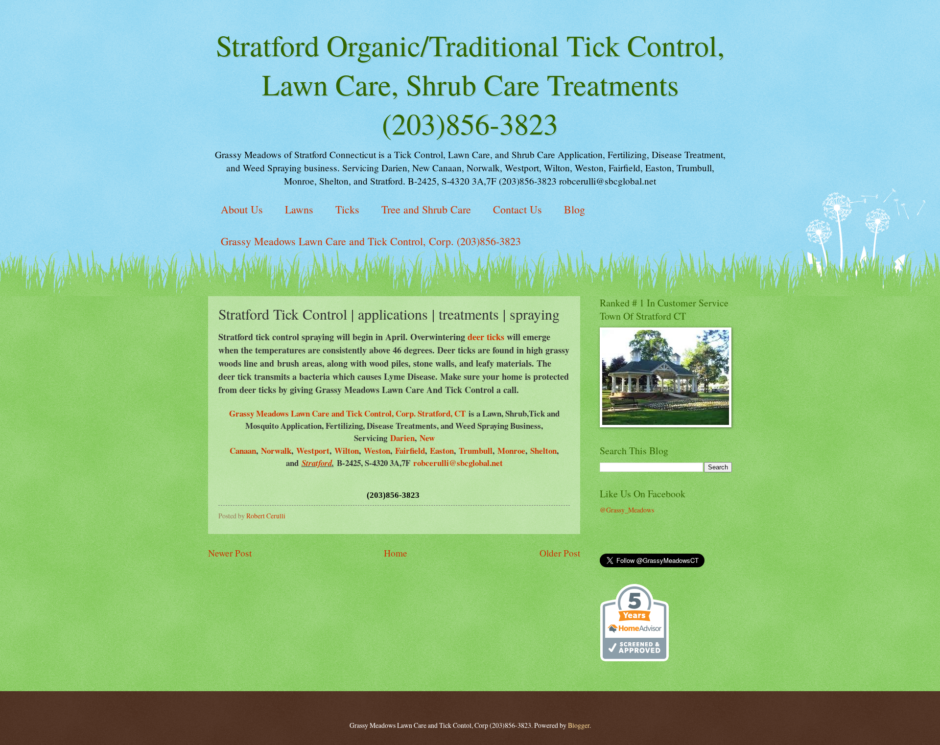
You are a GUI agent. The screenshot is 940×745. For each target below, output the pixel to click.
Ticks (347, 209)
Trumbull (476, 450)
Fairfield (410, 450)
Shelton (543, 450)
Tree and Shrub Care (426, 209)
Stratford (317, 462)
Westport (312, 450)
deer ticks (486, 336)
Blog (574, 209)
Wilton (346, 450)
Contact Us (517, 209)
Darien (402, 438)
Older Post (560, 553)
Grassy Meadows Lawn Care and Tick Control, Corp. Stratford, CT (347, 413)
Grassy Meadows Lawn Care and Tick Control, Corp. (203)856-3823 (371, 241)
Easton (442, 450)
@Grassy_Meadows (627, 509)
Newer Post (230, 553)
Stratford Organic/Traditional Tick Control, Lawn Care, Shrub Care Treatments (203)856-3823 (470, 84)
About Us (242, 209)
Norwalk (276, 450)
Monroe (511, 450)
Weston (377, 450)
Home (395, 553)
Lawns (299, 209)
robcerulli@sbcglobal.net (458, 463)
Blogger (578, 725)
